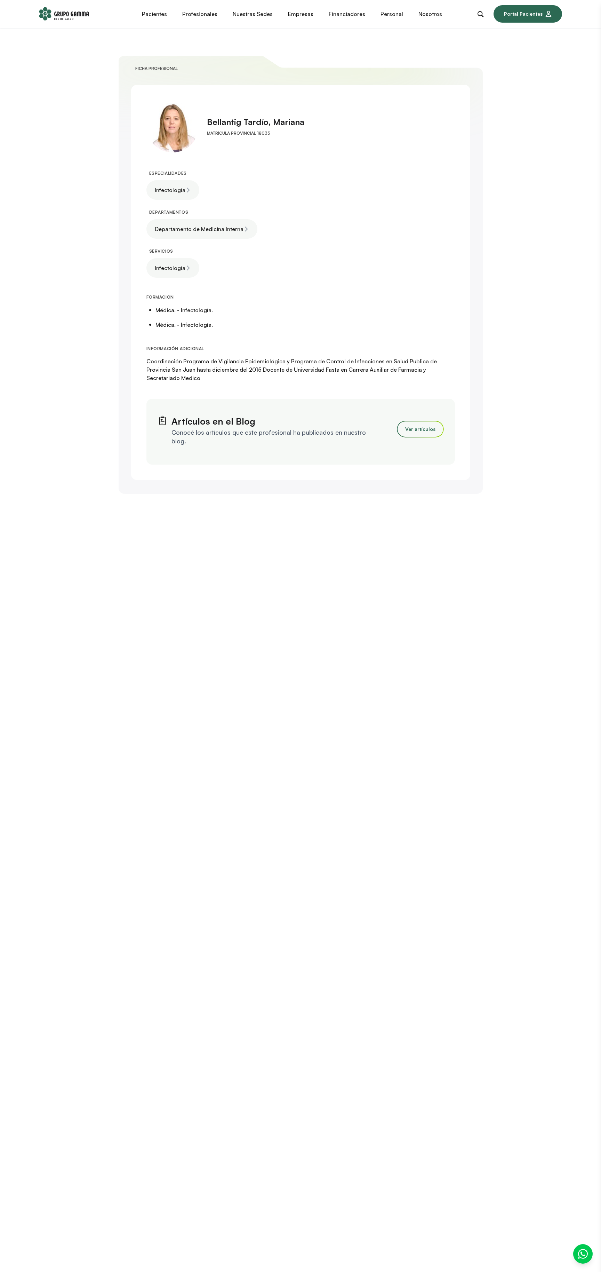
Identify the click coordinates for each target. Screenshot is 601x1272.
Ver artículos (420, 429)
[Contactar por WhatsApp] (583, 1254)
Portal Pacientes (523, 14)
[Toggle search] (482, 13)
